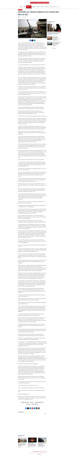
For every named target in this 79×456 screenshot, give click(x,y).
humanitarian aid (25, 402)
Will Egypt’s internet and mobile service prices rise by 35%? (54, 33)
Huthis (32, 402)
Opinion (51, 6)
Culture (42, 6)
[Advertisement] (32, 424)
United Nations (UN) (39, 402)
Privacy (45, 452)
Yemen (28, 404)
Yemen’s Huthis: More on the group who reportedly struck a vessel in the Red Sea (42, 444)
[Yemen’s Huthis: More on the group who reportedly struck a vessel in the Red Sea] (42, 440)
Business (33, 6)
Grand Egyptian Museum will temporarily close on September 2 (56, 38)
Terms (48, 452)
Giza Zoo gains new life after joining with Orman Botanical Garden (57, 44)
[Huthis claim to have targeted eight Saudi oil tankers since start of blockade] (22, 440)
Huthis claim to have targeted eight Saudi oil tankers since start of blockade (22, 444)
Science (38, 6)
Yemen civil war (35, 404)
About (31, 452)
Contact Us (38, 452)
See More (54, 48)
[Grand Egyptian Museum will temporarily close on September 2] (49, 38)
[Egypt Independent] (39, 3)
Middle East (29, 6)
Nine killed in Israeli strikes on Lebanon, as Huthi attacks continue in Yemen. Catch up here (32, 444)
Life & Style (47, 6)
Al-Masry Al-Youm (42, 451)
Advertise (34, 452)
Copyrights (41, 452)
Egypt (21, 6)
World (24, 6)
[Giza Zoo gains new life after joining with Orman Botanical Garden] (49, 43)
